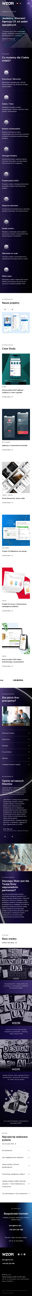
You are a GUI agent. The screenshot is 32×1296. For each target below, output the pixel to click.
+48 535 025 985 (16, 1230)
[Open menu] (28, 3)
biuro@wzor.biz (15, 1225)
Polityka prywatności (8, 1293)
